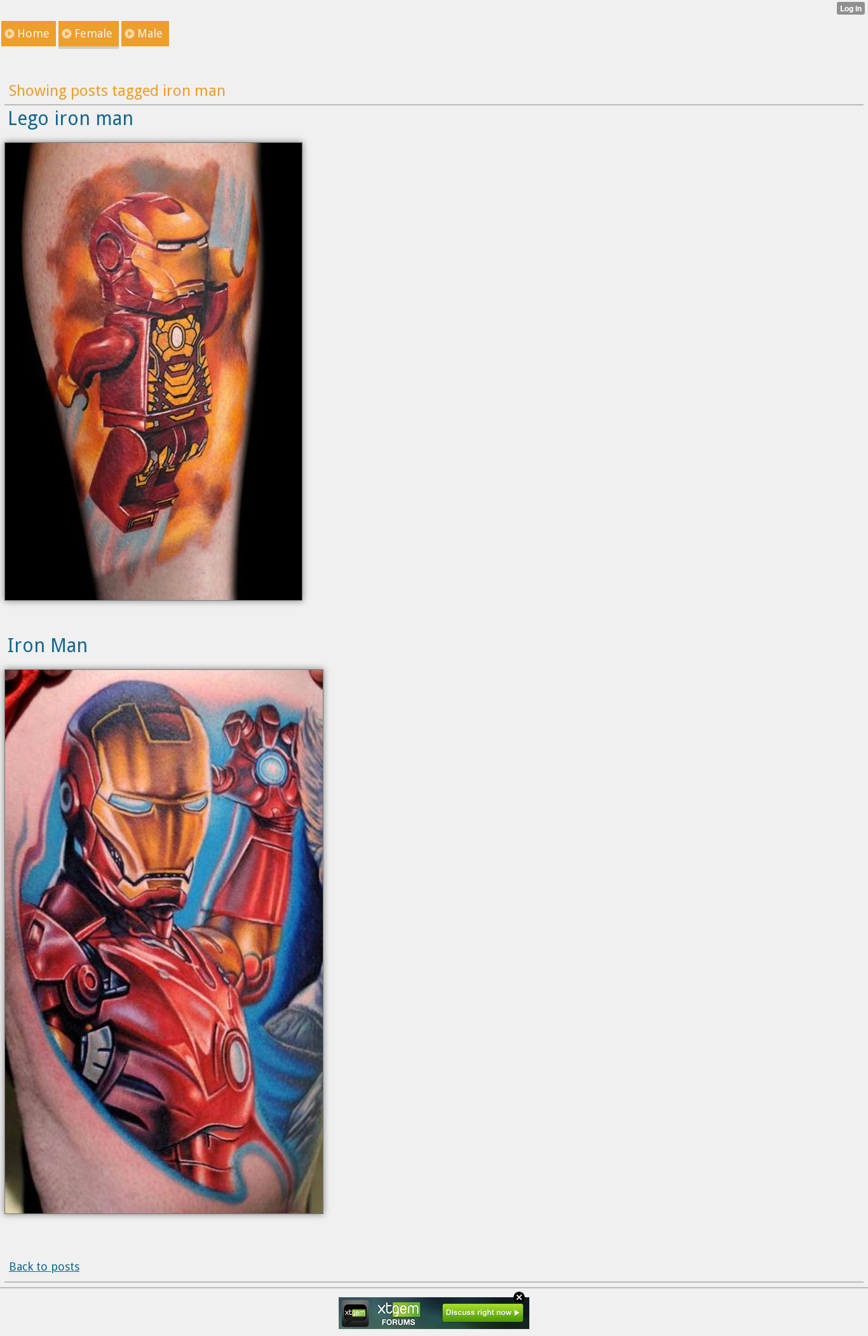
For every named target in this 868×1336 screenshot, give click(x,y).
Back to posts (44, 1266)
